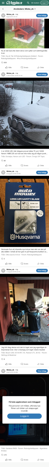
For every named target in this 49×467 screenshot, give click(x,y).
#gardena (43, 448)
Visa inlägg (42, 15)
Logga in (24, 416)
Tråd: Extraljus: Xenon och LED (13, 156)
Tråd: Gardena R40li (9, 448)
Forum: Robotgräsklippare (32, 255)
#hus (19, 58)
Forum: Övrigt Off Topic (35, 156)
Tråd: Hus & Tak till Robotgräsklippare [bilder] (19, 56)
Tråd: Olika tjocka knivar (10, 255)
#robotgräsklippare (28, 58)
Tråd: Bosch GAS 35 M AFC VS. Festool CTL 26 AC (20, 353)
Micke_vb (10, 14)
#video (4, 451)
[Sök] (28, 3)
